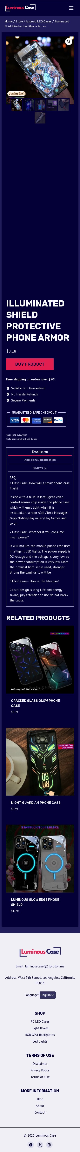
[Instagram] (49, 1144)
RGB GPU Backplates (40, 1035)
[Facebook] (30, 1144)
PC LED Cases (40, 1021)
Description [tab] (40, 451)
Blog (40, 1099)
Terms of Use (40, 1077)
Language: (32, 995)
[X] (40, 1144)
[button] (68, 41)
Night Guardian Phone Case (35, 803)
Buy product (30, 364)
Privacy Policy (40, 1070)
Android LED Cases (27, 438)
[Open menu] (71, 8)
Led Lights (40, 1041)
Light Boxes (40, 1028)
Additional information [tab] (40, 460)
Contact (40, 1112)
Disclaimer (40, 1063)
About (40, 1106)
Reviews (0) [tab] (40, 468)
